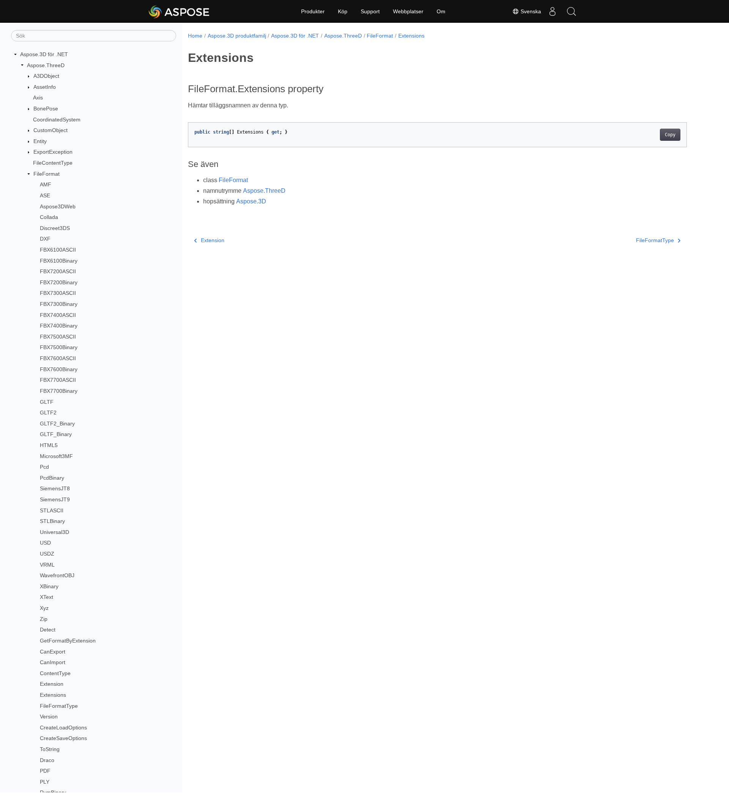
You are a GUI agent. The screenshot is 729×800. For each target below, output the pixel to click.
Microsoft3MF (56, 456)
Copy (670, 134)
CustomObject (50, 130)
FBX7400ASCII (58, 315)
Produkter (313, 11)
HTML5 (49, 445)
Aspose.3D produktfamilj (237, 36)
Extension (51, 684)
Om (441, 11)
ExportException (53, 152)
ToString (50, 749)
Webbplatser (408, 11)
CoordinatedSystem (56, 120)
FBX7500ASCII (58, 337)
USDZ (47, 554)
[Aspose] (179, 11)
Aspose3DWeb (58, 206)
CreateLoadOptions (63, 727)
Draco (47, 760)
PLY (44, 782)
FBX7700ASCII (58, 380)
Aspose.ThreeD (46, 65)
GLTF (47, 402)
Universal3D (54, 532)
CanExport (52, 652)
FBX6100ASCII (58, 250)
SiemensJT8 (55, 488)
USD (45, 543)
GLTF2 (48, 412)
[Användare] (552, 11)
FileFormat (46, 174)
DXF (45, 239)
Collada (49, 217)
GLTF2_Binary (57, 423)
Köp (342, 11)
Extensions (53, 695)
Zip (43, 619)
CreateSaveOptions (63, 738)
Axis (38, 97)
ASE (45, 195)
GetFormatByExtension (68, 641)
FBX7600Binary (58, 369)
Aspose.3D (251, 201)
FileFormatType (59, 706)
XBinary (49, 586)
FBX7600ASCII (58, 358)
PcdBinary (52, 478)
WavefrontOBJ (57, 575)
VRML (47, 565)
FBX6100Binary (58, 261)
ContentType (55, 673)
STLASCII (51, 510)
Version (49, 716)
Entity (40, 141)
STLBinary (52, 521)
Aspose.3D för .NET (44, 54)
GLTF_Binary (56, 434)
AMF (45, 184)
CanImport (52, 662)
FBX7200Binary (58, 282)
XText (46, 597)
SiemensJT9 (55, 499)
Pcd (44, 467)
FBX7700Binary (58, 391)
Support (370, 11)
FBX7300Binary (58, 304)
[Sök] (571, 11)
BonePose (45, 109)
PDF (45, 771)
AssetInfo (44, 87)
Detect (47, 630)
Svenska (530, 11)
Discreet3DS (55, 228)
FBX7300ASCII (58, 293)
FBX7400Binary (58, 326)
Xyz (44, 608)
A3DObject (46, 76)
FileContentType (53, 163)
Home (195, 36)
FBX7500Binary (58, 347)
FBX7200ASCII (58, 271)
